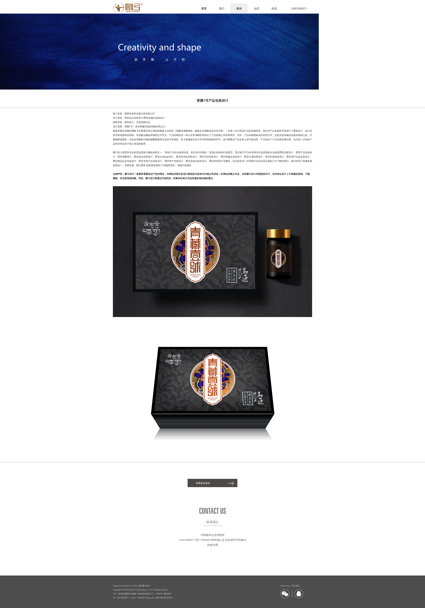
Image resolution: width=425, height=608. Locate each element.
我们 (221, 8)
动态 (256, 8)
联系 (274, 8)
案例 (239, 8)
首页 (204, 8)
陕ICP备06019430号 (164, 598)
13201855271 (299, 8)
